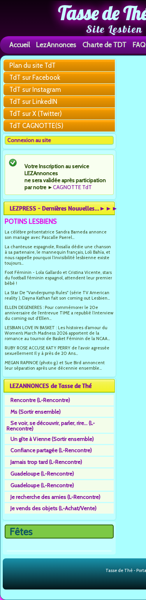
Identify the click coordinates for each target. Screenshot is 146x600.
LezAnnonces (56, 44)
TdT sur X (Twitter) (35, 114)
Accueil (19, 44)
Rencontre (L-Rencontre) (40, 400)
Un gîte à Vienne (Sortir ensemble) (52, 438)
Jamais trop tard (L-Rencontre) (46, 461)
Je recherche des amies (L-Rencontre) (55, 496)
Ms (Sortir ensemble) (36, 411)
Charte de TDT (105, 44)
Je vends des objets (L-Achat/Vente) (54, 508)
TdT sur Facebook (34, 77)
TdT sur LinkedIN (33, 101)
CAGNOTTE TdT (72, 187)
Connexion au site (29, 140)
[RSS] (99, 570)
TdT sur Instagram (35, 89)
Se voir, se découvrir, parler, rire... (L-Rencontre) (51, 425)
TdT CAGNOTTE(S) (36, 126)
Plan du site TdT (32, 65)
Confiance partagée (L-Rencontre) (51, 450)
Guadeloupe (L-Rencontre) (42, 473)
